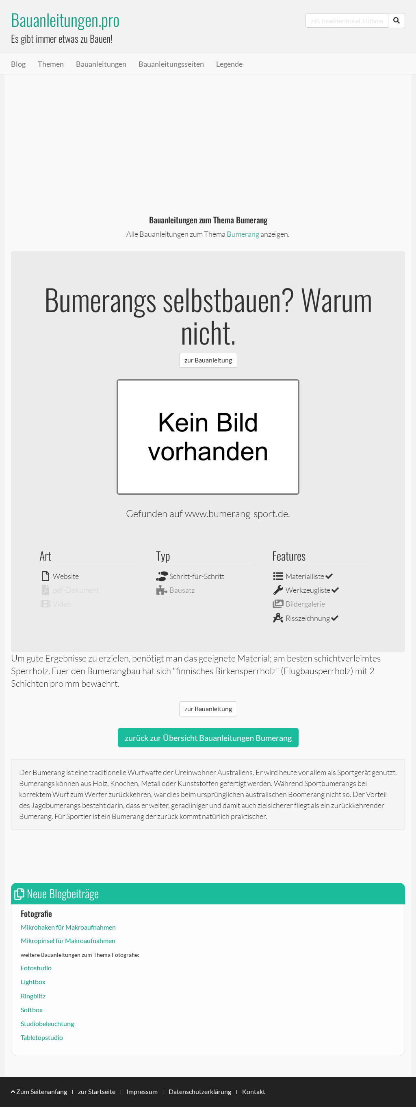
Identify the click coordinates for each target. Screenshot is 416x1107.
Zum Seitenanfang (41, 1091)
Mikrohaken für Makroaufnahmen (68, 927)
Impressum (142, 1091)
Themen (51, 63)
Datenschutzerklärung (200, 1091)
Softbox (32, 1009)
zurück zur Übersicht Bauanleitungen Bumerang (208, 737)
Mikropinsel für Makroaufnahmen (68, 940)
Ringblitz (33, 996)
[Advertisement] (208, 135)
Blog (18, 63)
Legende (229, 63)
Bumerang (243, 233)
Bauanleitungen (101, 63)
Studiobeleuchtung (47, 1023)
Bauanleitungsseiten (171, 63)
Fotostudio (36, 968)
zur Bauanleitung (208, 360)
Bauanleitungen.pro (65, 19)
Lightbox (33, 981)
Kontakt (253, 1091)
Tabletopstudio (42, 1037)
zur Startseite (96, 1091)
